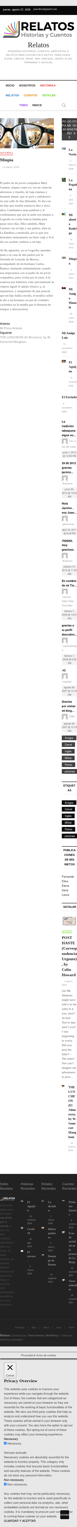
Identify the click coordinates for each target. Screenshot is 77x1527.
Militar (68, 758)
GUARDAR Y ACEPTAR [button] (20, 1521)
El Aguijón (72, 367)
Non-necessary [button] (14, 1480)
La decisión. (52, 1206)
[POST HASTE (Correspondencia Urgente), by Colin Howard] (69, 921)
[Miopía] (64, 259)
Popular (64, 125)
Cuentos (30, 95)
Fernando (68, 876)
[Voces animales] (63, 1281)
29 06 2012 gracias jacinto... (69, 467)
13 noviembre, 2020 (32, 1220)
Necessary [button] (11, 1439)
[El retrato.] (22, 1252)
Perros (68, 764)
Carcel (68, 744)
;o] (64, 670)
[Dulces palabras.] (42, 1229)
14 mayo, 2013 (72, 243)
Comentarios (69, 129)
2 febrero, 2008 (73, 164)
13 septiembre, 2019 (54, 1278)
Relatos (38, 45)
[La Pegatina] (64, 180)
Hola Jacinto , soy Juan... (69, 507)
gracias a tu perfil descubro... (69, 629)
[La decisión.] (42, 1202)
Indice (37, 105)
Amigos (69, 738)
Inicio (10, 85)
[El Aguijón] (64, 362)
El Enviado (69, 397)
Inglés (68, 751)
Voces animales (73, 1285)
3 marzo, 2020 (30, 1270)
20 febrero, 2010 (72, 1147)
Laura (65, 894)
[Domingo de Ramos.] (42, 1256)
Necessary (14, 1443)
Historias (47, 85)
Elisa (65, 881)
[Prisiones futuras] (63, 1202)
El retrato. (31, 1256)
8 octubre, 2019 (73, 1224)
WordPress (52, 1335)
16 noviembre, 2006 (67, 347)
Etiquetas (74, 127)
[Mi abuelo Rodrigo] (64, 215)
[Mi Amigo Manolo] (64, 289)
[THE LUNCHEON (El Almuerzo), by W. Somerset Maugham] (63, 1087)
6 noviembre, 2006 (67, 407)
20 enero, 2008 (72, 317)
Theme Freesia (36, 1335)
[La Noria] (64, 150)
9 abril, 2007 (71, 199)
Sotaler (48, 95)
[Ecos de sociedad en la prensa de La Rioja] (63, 1233)
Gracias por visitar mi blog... (68, 705)
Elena (65, 885)
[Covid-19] (22, 1229)
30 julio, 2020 (29, 1243)
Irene (65, 890)
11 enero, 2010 (10, 167)
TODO (23, 105)
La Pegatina (73, 184)
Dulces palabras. (52, 1233)
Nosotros (27, 85)
